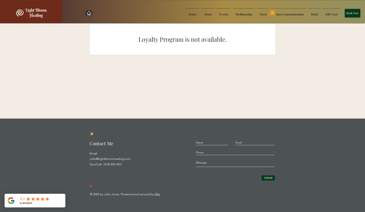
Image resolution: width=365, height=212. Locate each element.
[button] (272, 11)
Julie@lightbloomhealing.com (110, 159)
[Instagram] (91, 185)
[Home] (89, 13)
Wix (157, 194)
